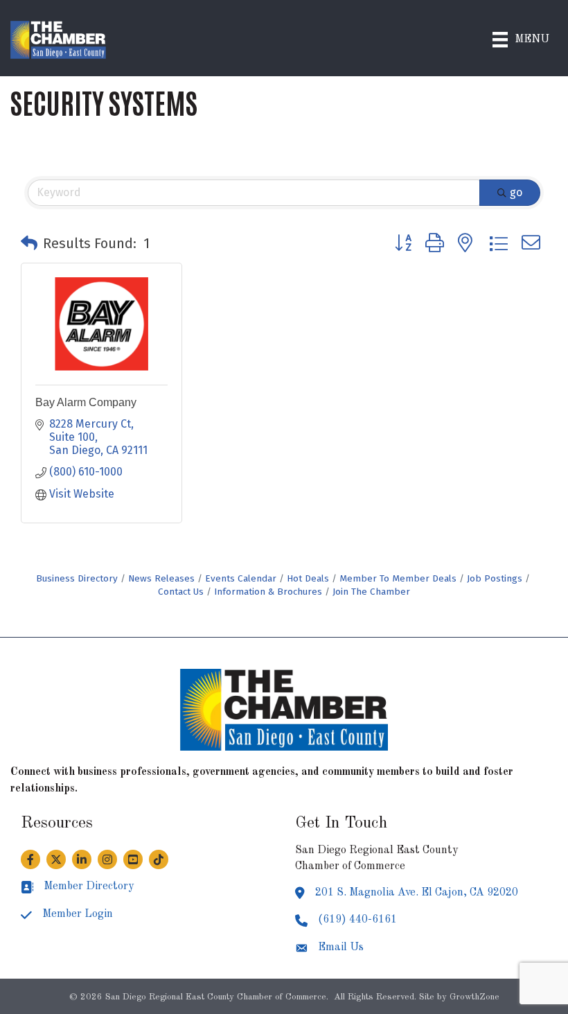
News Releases (161, 578)
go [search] (516, 192)
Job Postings (494, 578)
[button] (29, 243)
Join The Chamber (371, 591)
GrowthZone (474, 997)
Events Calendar (240, 578)
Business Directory (77, 578)
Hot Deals (308, 578)
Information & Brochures (268, 591)
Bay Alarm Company (85, 402)
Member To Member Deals (397, 578)
